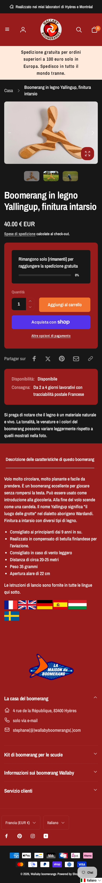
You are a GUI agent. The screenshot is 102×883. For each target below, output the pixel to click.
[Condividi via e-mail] (76, 358)
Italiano (52, 822)
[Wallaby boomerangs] (51, 683)
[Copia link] (90, 358)
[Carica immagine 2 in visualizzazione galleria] (51, 176)
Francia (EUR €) (17, 822)
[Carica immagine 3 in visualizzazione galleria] (70, 176)
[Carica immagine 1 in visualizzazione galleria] (31, 176)
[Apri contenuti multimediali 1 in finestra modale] (51, 132)
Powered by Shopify (69, 874)
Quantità (18, 292)
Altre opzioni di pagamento (51, 335)
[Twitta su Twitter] (48, 358)
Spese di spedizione (19, 233)
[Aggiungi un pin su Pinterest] (62, 358)
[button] (7, 29)
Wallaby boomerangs (43, 874)
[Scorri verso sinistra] (9, 132)
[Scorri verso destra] (92, 132)
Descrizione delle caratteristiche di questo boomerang (50, 459)
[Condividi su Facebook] (34, 358)
